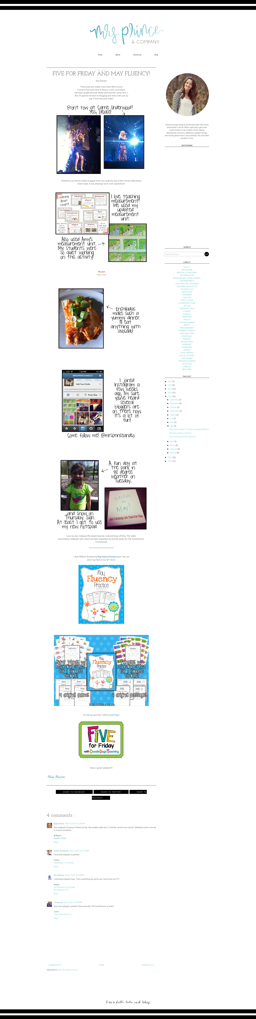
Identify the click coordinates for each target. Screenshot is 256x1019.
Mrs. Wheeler (59, 875)
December (174, 399)
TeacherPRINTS (187, 281)
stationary (187, 358)
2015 (170, 389)
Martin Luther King (187, 272)
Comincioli (58, 902)
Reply (56, 842)
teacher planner (186, 361)
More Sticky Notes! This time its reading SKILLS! (189, 429)
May (172, 426)
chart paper (187, 300)
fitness (187, 311)
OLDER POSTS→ (148, 965)
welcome (186, 369)
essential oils (187, 308)
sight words (186, 353)
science (187, 350)
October (173, 407)
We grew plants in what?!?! (180, 433)
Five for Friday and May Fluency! (182, 436)
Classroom (137, 54)
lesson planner (187, 322)
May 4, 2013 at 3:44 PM (74, 875)
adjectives (187, 292)
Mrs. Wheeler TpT (61, 890)
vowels (187, 366)
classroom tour (186, 303)
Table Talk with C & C (63, 914)
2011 (170, 461)
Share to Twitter (111, 792)
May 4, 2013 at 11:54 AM (79, 851)
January (173, 452)
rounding (187, 347)
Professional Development (187, 278)
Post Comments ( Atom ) (68, 970)
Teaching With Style (187, 286)
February (174, 449)
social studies (187, 355)
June (172, 422)
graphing (187, 317)
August (173, 415)
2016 (170, 385)
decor (187, 306)
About (117, 54)
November (174, 403)
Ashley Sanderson (61, 851)
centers (187, 297)
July (172, 418)
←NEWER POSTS (54, 965)
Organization (187, 275)
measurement (187, 328)
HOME (101, 965)
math (187, 325)
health (187, 319)
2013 (170, 396)
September (175, 411)
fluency (187, 314)
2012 (170, 457)
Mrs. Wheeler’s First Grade (64, 887)
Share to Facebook (74, 792)
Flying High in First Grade (64, 863)
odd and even (187, 333)
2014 (170, 392)
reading (187, 339)
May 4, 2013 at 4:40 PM (73, 902)
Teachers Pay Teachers (187, 283)
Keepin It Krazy (60, 838)
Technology (187, 289)
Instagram (186, 270)
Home (100, 54)
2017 (170, 381)
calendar (187, 294)
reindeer (187, 344)
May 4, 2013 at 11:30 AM (75, 823)
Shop (156, 54)
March (173, 445)
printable (187, 336)
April (172, 441)
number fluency (187, 330)
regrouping (187, 342)
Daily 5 (186, 267)
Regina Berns (59, 823)
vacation (187, 364)
